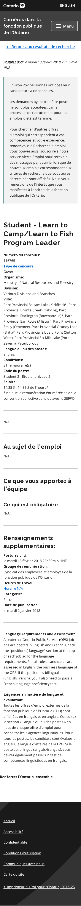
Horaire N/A (13, 588)
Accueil (9, 821)
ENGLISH (67, 5)
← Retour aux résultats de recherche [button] (40, 46)
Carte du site (13, 874)
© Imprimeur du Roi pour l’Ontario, (39, 886)
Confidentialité (15, 842)
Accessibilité (13, 831)
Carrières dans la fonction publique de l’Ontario (22, 26)
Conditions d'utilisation (22, 853)
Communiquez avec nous (23, 863)
